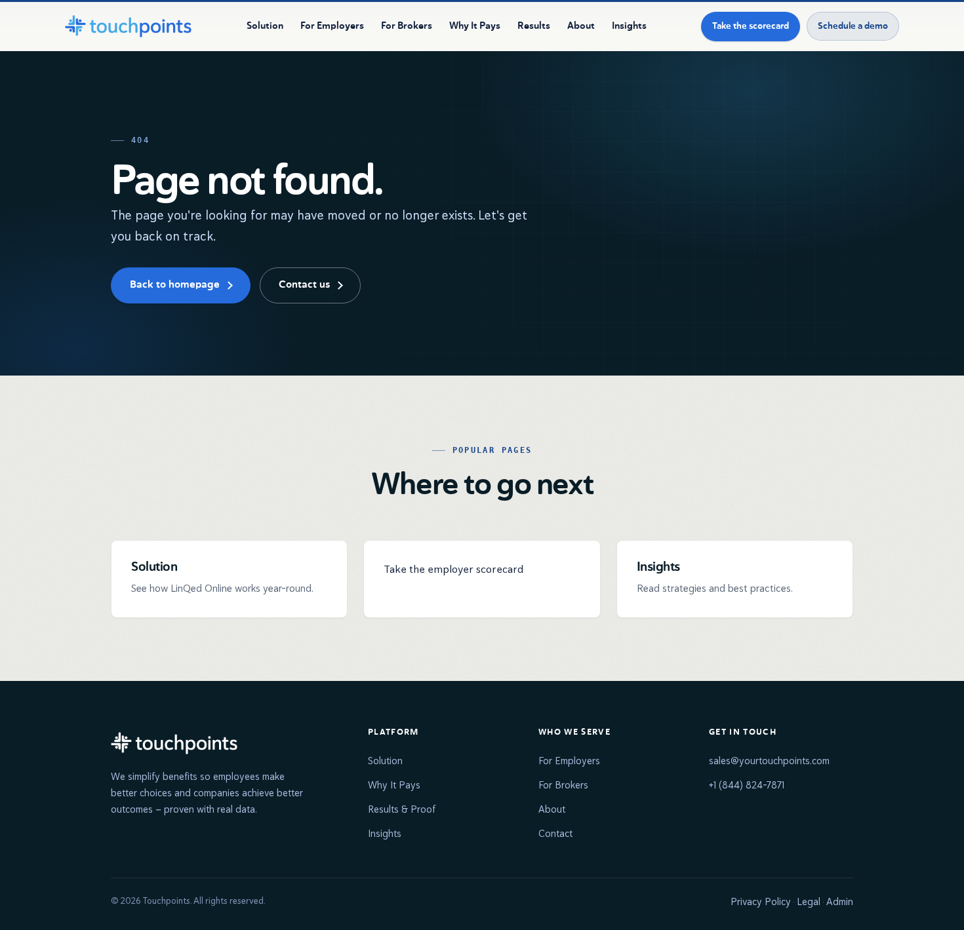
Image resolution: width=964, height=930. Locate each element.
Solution (265, 26)
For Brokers (406, 26)
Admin (839, 901)
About (581, 26)
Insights (629, 26)
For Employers (332, 26)
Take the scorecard (750, 26)
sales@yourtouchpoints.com (769, 760)
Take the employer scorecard (453, 569)
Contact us (304, 285)
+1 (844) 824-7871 (746, 785)
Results (533, 26)
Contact (555, 833)
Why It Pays (474, 26)
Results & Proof (401, 809)
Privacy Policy (761, 901)
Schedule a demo (853, 26)
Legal (808, 901)
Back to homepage (175, 285)
